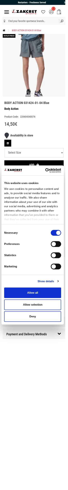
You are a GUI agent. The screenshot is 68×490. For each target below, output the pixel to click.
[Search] (62, 21)
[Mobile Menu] (6, 12)
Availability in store (21, 135)
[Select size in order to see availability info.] (7, 143)
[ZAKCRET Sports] (24, 11)
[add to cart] (59, 11)
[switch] (56, 244)
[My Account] (51, 11)
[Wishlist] (43, 11)
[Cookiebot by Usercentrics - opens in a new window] (46, 170)
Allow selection (32, 304)
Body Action (11, 108)
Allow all (32, 292)
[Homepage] (4, 30)
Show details (46, 281)
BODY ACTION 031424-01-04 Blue (26, 30)
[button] (4, 21)
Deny (32, 316)
